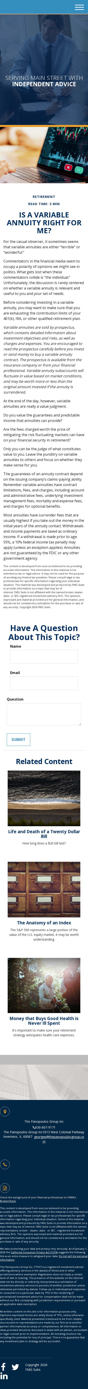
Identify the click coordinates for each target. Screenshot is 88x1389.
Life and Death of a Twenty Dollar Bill (44, 834)
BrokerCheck (8, 1201)
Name (15, 646)
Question (15, 699)
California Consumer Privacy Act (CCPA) (34, 1252)
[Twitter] (16, 1365)
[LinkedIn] (5, 1374)
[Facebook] (5, 1365)
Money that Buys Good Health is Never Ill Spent (44, 1021)
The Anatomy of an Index (44, 922)
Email (15, 672)
